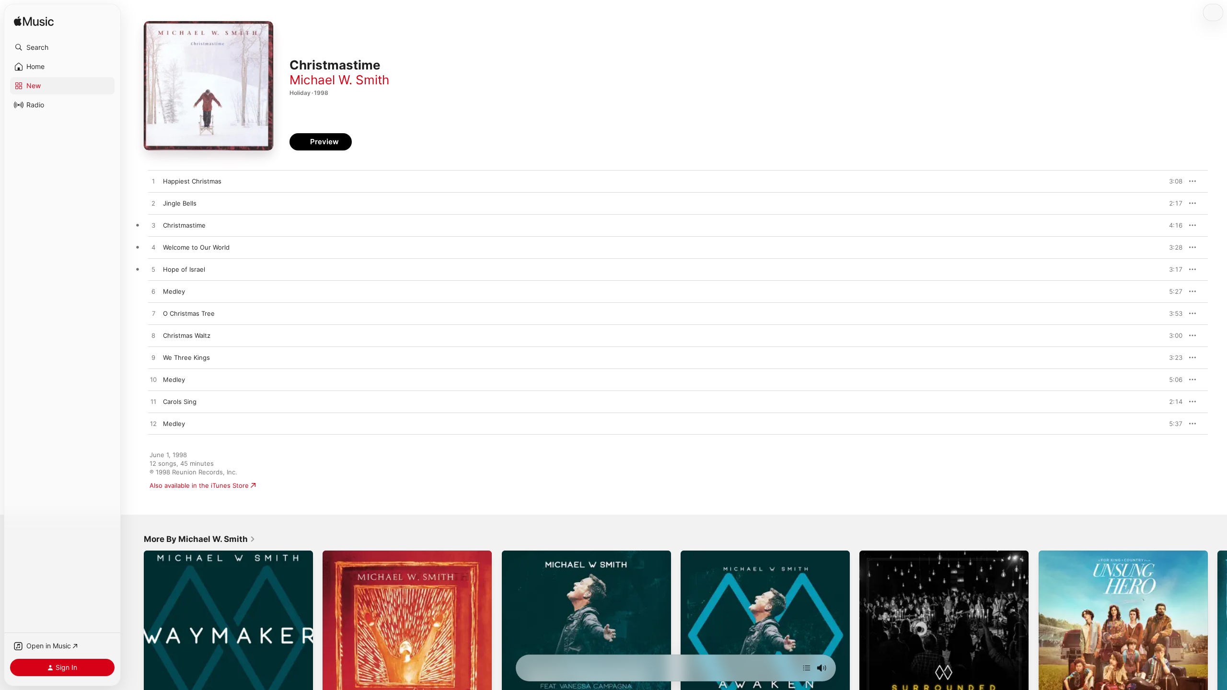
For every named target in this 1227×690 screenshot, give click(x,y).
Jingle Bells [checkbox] (180, 203)
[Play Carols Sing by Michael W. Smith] (153, 402)
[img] (34, 21)
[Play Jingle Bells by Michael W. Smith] (153, 203)
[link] (199, 539)
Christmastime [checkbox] (184, 225)
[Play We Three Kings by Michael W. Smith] (153, 358)
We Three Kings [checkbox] (186, 357)
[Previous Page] (134, 635)
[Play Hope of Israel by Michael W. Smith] (153, 269)
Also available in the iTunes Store (199, 485)
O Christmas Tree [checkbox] (189, 313)
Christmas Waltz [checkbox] (186, 335)
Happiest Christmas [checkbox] (192, 181)
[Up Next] (806, 668)
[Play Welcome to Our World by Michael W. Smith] (153, 247)
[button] (62, 47)
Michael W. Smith (339, 79)
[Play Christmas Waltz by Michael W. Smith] (153, 336)
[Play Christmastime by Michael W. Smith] (153, 225)
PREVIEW (1171, 181)
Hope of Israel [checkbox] (184, 269)
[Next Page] (1217, 635)
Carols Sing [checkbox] (180, 401)
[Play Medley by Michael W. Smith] (153, 292)
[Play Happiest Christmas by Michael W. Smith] (153, 181)
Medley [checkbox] (174, 291)
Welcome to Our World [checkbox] (196, 247)
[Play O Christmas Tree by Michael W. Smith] (153, 314)
